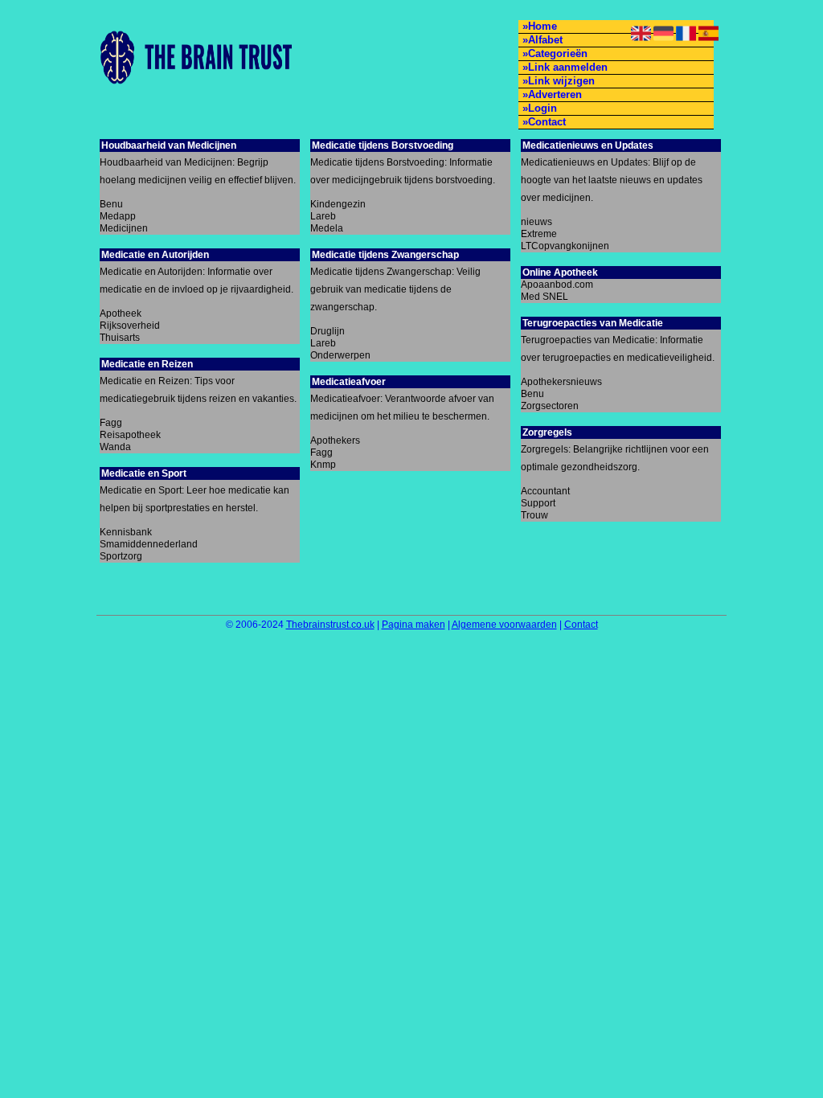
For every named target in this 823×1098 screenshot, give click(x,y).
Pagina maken (413, 624)
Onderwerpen (340, 355)
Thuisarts (120, 337)
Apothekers (335, 440)
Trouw (534, 515)
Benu (111, 204)
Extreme (539, 234)
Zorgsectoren (550, 406)
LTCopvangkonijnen (565, 246)
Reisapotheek (130, 434)
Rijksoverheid (130, 325)
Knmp (323, 464)
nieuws (536, 221)
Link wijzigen (561, 81)
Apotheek (120, 313)
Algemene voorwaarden (504, 624)
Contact (547, 122)
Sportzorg (121, 556)
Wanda (115, 447)
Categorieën (558, 53)
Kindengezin (338, 204)
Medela (326, 228)
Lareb (323, 216)
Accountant (545, 491)
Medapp (118, 216)
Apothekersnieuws (561, 381)
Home (542, 26)
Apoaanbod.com (557, 284)
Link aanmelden (568, 67)
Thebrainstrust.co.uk (330, 624)
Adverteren (555, 94)
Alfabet (545, 40)
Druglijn (327, 331)
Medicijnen (124, 228)
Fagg (111, 422)
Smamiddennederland (149, 544)
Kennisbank (126, 532)
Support (538, 503)
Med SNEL (544, 296)
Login (542, 108)
